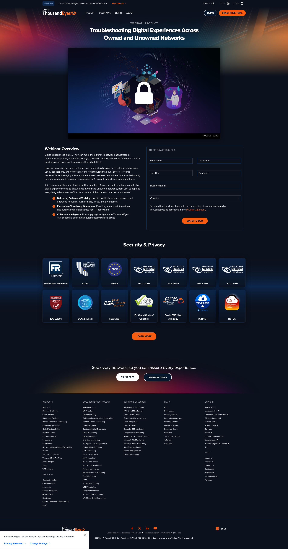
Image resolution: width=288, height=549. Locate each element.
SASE (85, 480)
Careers (208, 462)
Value (44, 465)
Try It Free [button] (127, 377)
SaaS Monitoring (89, 476)
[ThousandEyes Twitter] (139, 528)
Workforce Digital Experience (95, 498)
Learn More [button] (144, 336)
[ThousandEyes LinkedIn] (147, 528)
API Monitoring (89, 407)
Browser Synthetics (50, 411)
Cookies (177, 533)
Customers (209, 469)
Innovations (47, 440)
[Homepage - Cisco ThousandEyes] (62, 12)
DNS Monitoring (89, 436)
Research (168, 433)
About (129, 13)
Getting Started (211, 422)
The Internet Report (172, 436)
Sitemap (125, 533)
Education (46, 487)
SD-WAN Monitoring (91, 483)
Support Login (211, 440)
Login (236, 3)
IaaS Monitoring (89, 451)
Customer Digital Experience (94, 429)
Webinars (168, 443)
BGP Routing (88, 411)
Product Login (211, 425)
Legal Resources (113, 533)
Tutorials (167, 440)
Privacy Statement (195, 209)
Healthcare (46, 498)
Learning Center (170, 422)
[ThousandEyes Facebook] (132, 528)
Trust (207, 447)
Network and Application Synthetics (57, 447)
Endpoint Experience (51, 425)
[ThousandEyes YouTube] (155, 528)
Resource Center (171, 429)
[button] (224, 3)
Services (208, 429)
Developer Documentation (216, 414)
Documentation (211, 411)
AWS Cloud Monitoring (133, 411)
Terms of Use (136, 533)
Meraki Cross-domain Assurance (137, 436)
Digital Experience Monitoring (54, 422)
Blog (166, 407)
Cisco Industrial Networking (135, 418)
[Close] (84, 534)
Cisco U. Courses (212, 418)
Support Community (213, 436)
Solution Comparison (51, 454)
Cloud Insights (48, 414)
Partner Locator (211, 476)
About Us (209, 458)
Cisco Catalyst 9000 (132, 414)
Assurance (46, 407)
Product (90, 13)
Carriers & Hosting (49, 480)
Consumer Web (48, 484)
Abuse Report (210, 407)
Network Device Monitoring (94, 472)
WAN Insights (48, 469)
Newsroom (209, 473)
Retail (44, 505)
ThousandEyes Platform (52, 458)
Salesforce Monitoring (133, 447)
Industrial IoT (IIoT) (90, 454)
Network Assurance (91, 469)
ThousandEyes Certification (216, 443)
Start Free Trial (232, 13)
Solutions (105, 13)
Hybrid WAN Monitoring (92, 447)
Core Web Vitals (89, 425)
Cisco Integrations (131, 422)
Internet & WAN (48, 433)
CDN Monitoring (89, 414)
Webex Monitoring (131, 454)
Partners (208, 480)
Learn (118, 13)
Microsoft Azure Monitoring (135, 443)
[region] (44, 540)
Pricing (45, 451)
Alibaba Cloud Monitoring (134, 407)
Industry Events (170, 414)
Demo (210, 13)
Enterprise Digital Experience (95, 443)
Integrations (47, 443)
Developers (169, 411)
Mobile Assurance (90, 462)
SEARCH (206, 3)
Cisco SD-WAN (130, 425)
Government (47, 494)
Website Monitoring (91, 491)
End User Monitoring (91, 440)
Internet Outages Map (173, 418)
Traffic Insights (48, 462)
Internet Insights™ (49, 436)
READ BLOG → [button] (119, 3)
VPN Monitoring (89, 487)
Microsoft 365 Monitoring (134, 440)
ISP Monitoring (89, 458)
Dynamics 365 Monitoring (134, 429)
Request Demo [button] (157, 377)
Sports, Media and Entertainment (55, 502)
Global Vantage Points (51, 429)
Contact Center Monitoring (94, 422)
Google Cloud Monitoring (134, 433)
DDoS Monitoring (90, 433)
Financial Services (49, 491)
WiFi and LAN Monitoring (93, 494)
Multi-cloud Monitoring (92, 465)
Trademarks (166, 533)
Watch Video (195, 220)
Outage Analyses (171, 425)
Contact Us (209, 465)
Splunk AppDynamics (132, 451)
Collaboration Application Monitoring (98, 418)
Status (208, 433)
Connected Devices (50, 418)
